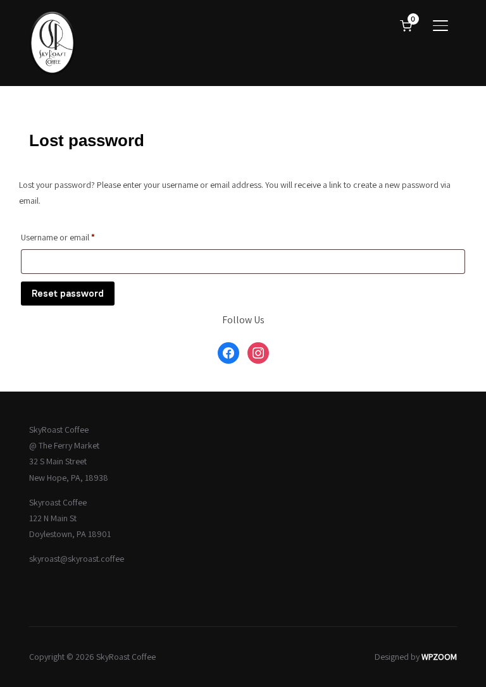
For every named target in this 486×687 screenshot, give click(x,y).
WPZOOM (439, 656)
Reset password (68, 293)
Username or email (74, 237)
